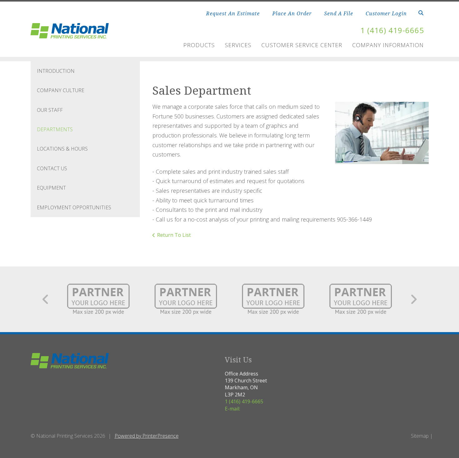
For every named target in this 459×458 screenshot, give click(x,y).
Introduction (56, 70)
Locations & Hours (62, 148)
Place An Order (292, 13)
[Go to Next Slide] (413, 299)
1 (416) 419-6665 (392, 30)
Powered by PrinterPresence (147, 435)
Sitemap (420, 435)
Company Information (388, 45)
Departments (55, 129)
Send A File (338, 13)
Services (238, 45)
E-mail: (232, 408)
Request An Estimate (233, 13)
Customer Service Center (301, 45)
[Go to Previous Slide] (46, 299)
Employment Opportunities (74, 207)
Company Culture (60, 90)
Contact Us (52, 168)
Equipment (51, 187)
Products (199, 45)
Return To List (174, 234)
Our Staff (50, 110)
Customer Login (386, 13)
